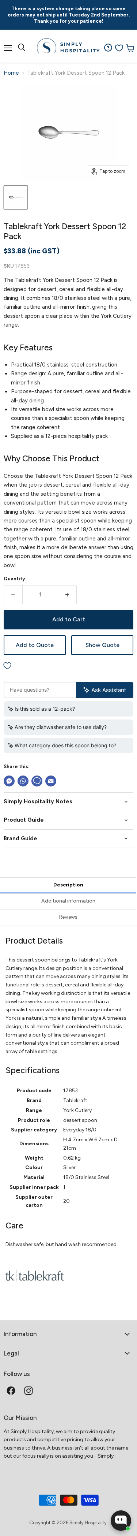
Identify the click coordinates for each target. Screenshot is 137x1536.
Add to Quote (35, 644)
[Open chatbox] (121, 1520)
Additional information (68, 901)
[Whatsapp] (23, 781)
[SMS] (36, 781)
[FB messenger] (9, 781)
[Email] (50, 781)
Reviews (68, 917)
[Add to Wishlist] (68, 666)
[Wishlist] (119, 48)
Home (11, 73)
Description (68, 885)
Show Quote (102, 644)
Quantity (14, 578)
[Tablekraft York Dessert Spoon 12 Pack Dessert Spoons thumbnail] (15, 197)
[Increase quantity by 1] (67, 594)
